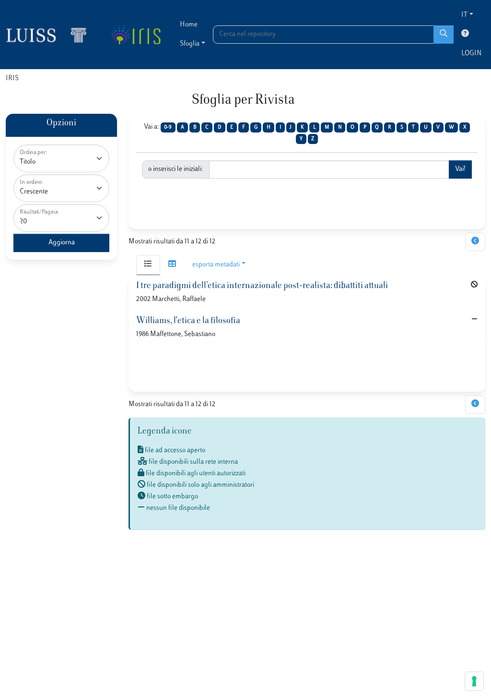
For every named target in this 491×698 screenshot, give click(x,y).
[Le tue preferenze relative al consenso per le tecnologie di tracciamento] (474, 681)
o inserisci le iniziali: (175, 169)
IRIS (12, 78)
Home (189, 24)
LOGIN (471, 53)
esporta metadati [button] (216, 264)
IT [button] (464, 15)
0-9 (168, 127)
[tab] (148, 265)
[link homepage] (50, 34)
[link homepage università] (135, 34)
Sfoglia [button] (189, 44)
